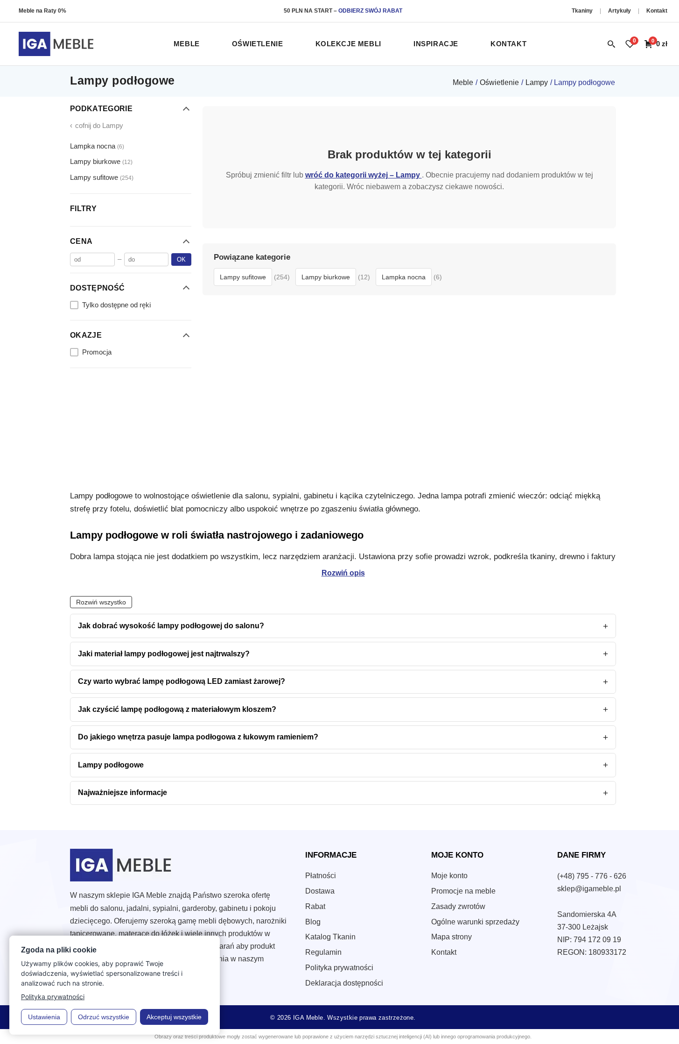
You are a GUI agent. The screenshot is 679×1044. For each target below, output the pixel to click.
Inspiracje (435, 44)
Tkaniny (583, 10)
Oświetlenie (257, 44)
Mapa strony (451, 937)
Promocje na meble (463, 891)
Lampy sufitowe (101, 177)
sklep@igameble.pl (589, 889)
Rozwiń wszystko (101, 602)
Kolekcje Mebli (348, 44)
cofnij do (96, 125)
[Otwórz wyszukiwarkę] (611, 44)
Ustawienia (44, 1017)
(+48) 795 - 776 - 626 (591, 876)
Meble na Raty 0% (42, 10)
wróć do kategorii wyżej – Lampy (363, 174)
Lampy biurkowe (101, 161)
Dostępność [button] (97, 287)
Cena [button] (81, 241)
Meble (187, 44)
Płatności (320, 876)
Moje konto (449, 876)
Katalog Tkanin (330, 937)
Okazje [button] (86, 335)
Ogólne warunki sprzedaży (475, 922)
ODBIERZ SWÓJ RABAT (370, 10)
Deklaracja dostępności (344, 983)
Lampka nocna (97, 145)
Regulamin (323, 952)
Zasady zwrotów (458, 906)
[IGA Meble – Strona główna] (56, 44)
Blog (313, 922)
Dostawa (320, 891)
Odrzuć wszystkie (103, 1017)
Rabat (315, 906)
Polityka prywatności (339, 968)
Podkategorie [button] (101, 109)
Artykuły (620, 10)
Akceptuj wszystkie (174, 1017)
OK (181, 259)
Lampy (536, 82)
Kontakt (656, 10)
